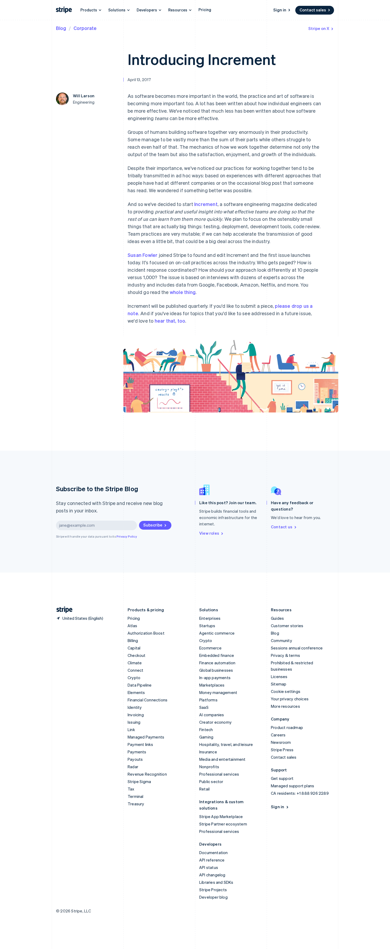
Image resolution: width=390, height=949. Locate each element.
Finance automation (217, 662)
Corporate (85, 28)
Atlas (132, 625)
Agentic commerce (217, 633)
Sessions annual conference (297, 648)
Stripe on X (318, 28)
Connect (135, 670)
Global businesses (216, 670)
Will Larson (83, 95)
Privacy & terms (285, 655)
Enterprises (209, 618)
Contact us (281, 526)
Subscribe (152, 525)
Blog (61, 28)
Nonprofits (209, 766)
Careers (278, 734)
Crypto (134, 677)
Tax (131, 789)
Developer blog (213, 897)
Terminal (136, 796)
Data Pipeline (140, 685)
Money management (218, 692)
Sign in (279, 9)
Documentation (213, 852)
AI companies (211, 714)
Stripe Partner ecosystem (223, 824)
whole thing (183, 292)
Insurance (208, 751)
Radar (133, 766)
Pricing (204, 9)
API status (208, 867)
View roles (209, 533)
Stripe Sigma (139, 781)
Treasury (136, 803)
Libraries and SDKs (216, 882)
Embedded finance (216, 655)
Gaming (206, 737)
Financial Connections (147, 699)
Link (131, 729)
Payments (137, 751)
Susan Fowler (142, 255)
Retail (204, 789)
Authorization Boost (146, 633)
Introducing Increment (202, 59)
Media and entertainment (222, 759)
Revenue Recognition (147, 774)
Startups (207, 625)
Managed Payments (146, 737)
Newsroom (281, 742)
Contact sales (313, 9)
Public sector (211, 781)
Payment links (140, 744)
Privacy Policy (126, 536)
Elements (136, 692)
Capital (134, 648)
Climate (135, 662)
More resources (285, 706)
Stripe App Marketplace (221, 816)
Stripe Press (282, 749)
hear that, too (170, 321)
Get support (282, 778)
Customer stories (287, 625)
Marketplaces (211, 685)
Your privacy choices (290, 698)
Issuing (134, 722)
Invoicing (136, 714)
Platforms (208, 699)
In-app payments (215, 677)
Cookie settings (285, 691)
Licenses (279, 676)
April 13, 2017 (139, 79)
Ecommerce (210, 648)
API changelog (212, 874)
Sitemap (278, 684)
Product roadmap (287, 727)
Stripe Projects (213, 889)
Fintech (206, 729)
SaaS (204, 707)
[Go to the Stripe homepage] (62, 610)
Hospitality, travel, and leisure (226, 744)
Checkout (137, 655)
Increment (206, 204)
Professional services (219, 774)
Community (281, 640)
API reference (212, 860)
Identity (135, 707)
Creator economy (215, 722)
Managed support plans (292, 785)
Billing (133, 640)
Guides (277, 618)
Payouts (135, 759)
